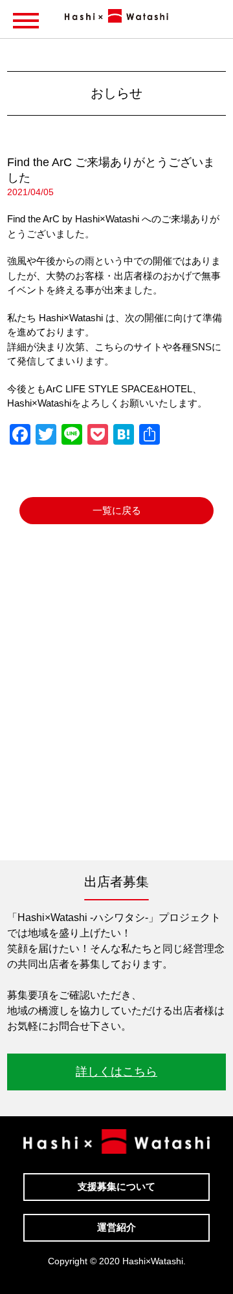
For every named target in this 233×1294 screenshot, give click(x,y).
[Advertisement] (116, 711)
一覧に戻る (117, 510)
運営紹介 (116, 1227)
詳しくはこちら (116, 1071)
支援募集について (116, 1186)
